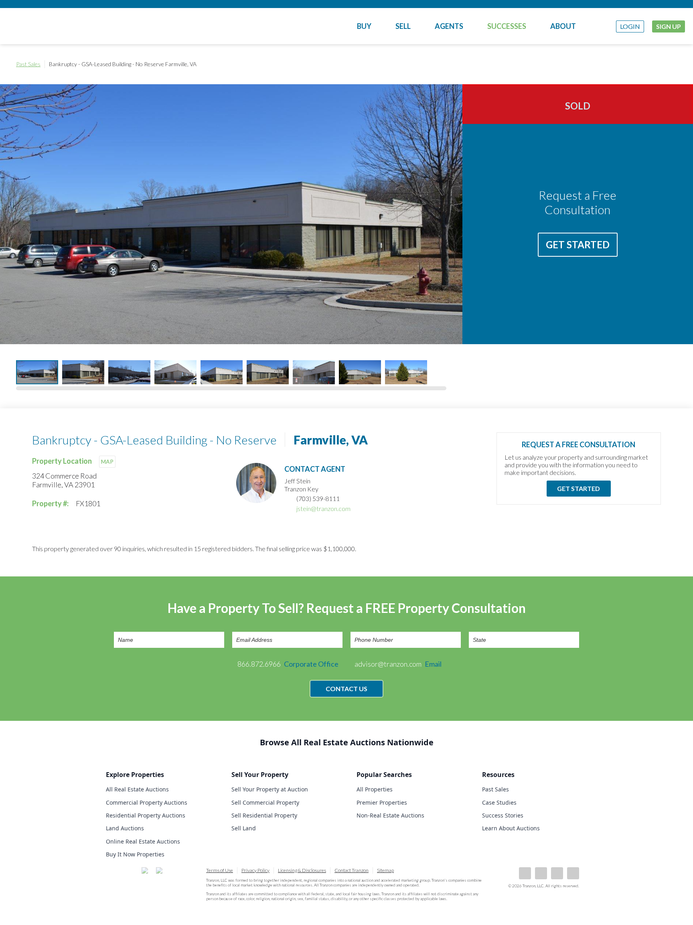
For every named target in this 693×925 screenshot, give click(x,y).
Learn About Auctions (511, 828)
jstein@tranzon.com (323, 508)
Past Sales (28, 64)
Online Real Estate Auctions (143, 841)
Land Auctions (125, 828)
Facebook (525, 873)
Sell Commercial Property (265, 802)
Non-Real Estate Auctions (390, 815)
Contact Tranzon (351, 870)
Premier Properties (382, 802)
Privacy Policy (255, 870)
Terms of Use (219, 870)
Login (630, 26)
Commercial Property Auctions (146, 802)
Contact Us (346, 688)
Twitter (557, 873)
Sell (403, 26)
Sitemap (385, 870)
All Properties (375, 789)
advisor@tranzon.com (398, 663)
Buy (364, 26)
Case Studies (499, 802)
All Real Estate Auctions (137, 789)
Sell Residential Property (264, 815)
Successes (506, 26)
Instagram (573, 873)
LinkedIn (541, 873)
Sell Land (243, 828)
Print (669, 64)
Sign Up (668, 26)
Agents (449, 26)
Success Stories (502, 815)
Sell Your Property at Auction (269, 789)
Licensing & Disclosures (302, 870)
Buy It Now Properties (135, 854)
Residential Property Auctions (145, 815)
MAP (107, 461)
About (563, 26)
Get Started (578, 244)
